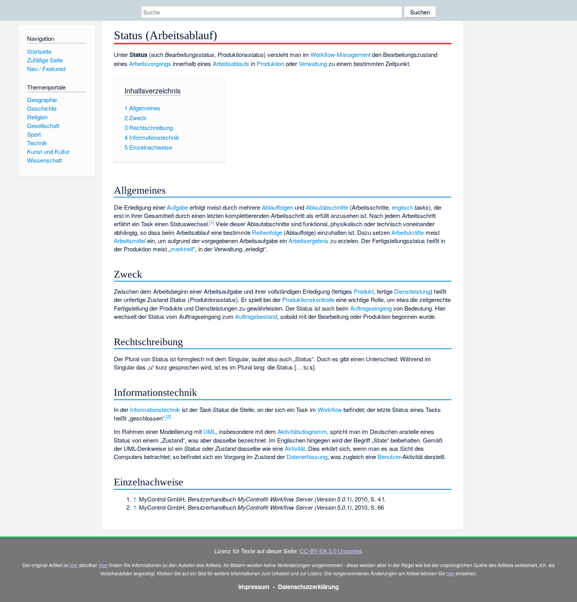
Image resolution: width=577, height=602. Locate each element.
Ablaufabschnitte (327, 207)
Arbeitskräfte (407, 232)
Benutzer (389, 456)
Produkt (364, 291)
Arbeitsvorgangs (150, 63)
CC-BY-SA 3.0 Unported (330, 551)
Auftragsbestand (256, 316)
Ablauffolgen (277, 207)
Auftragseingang (371, 308)
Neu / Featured (46, 68)
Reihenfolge (267, 232)
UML (209, 431)
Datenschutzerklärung (308, 586)
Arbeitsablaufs (231, 63)
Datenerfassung (307, 456)
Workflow (330, 409)
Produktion (270, 63)
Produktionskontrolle (308, 299)
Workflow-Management (340, 54)
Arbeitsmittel (130, 240)
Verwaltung (313, 63)
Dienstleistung (412, 291)
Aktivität (295, 448)
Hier (103, 565)
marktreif (181, 249)
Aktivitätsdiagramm (302, 431)
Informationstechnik (155, 409)
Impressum (254, 586)
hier (73, 565)
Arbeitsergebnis (308, 240)
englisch (402, 207)
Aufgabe (177, 207)
